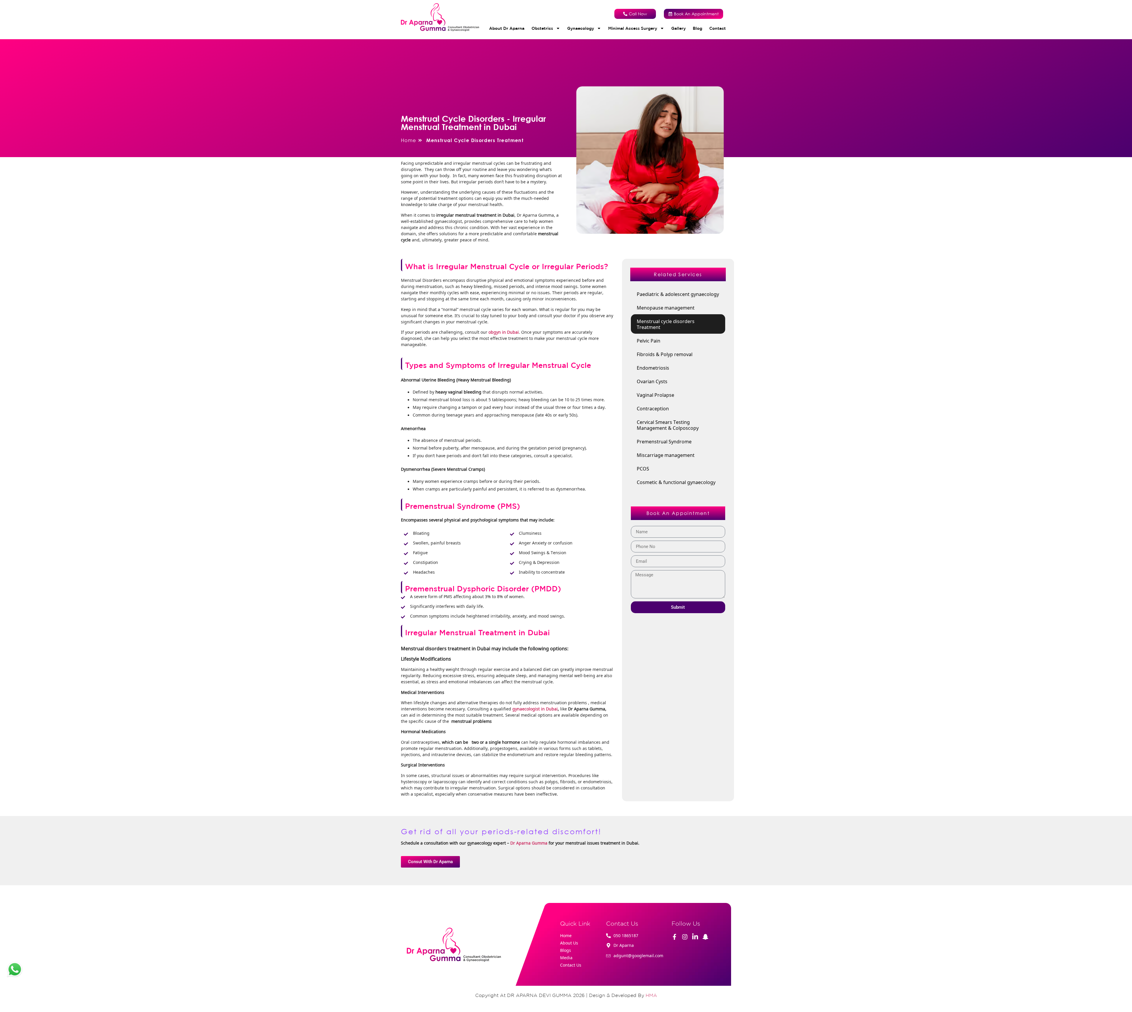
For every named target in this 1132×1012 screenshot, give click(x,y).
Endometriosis (653, 367)
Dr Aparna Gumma (528, 843)
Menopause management (666, 307)
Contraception (653, 408)
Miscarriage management (666, 455)
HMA (651, 995)
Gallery (678, 28)
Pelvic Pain (648, 340)
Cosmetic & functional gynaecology (676, 482)
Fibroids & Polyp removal (664, 354)
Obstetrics (542, 28)
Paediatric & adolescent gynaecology (678, 294)
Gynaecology (580, 28)
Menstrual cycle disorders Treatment (666, 324)
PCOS (643, 468)
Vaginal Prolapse (655, 394)
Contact (717, 28)
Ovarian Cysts (652, 381)
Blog (697, 28)
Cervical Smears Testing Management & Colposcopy (668, 425)
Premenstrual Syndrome (664, 441)
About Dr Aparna (506, 28)
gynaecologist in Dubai (535, 709)
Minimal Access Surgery (632, 28)
